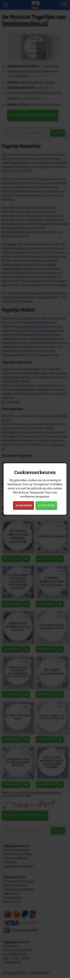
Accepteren (46, 505)
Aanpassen (23, 505)
